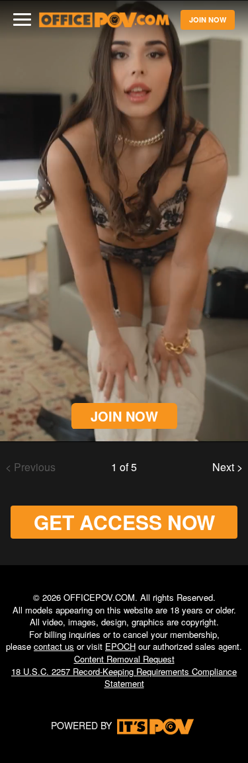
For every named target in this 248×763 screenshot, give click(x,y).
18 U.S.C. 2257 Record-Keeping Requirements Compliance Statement (124, 677)
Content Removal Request (124, 658)
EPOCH (120, 646)
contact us (54, 646)
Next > (227, 466)
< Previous (30, 466)
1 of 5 (124, 466)
